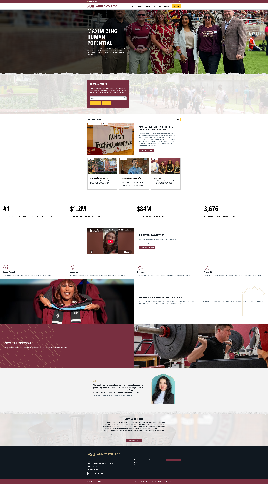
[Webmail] (173, 1)
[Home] (102, 6)
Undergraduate (96, 103)
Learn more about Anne (134, 440)
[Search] (176, 1)
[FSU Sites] (179, 1)
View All (177, 119)
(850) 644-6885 (94, 469)
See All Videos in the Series (147, 247)
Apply (125, 98)
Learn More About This (146, 150)
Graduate (106, 103)
